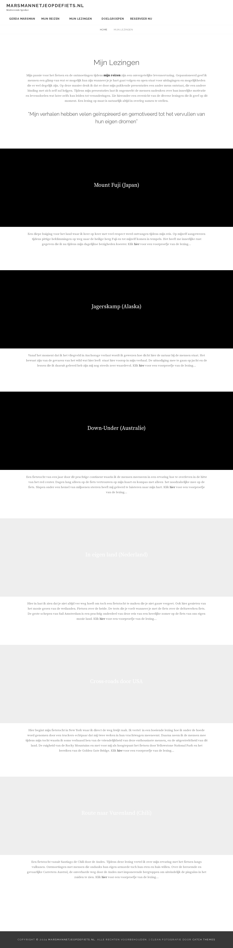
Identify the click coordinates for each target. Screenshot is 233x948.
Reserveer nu (141, 18)
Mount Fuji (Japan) (116, 185)
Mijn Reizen (50, 18)
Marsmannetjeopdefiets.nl (45, 5)
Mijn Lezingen (80, 18)
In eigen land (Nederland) (116, 554)
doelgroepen (113, 18)
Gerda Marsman (22, 18)
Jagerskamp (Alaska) (116, 306)
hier (137, 244)
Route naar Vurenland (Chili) (116, 813)
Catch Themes (204, 939)
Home (104, 29)
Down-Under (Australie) (116, 428)
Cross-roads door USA (116, 681)
